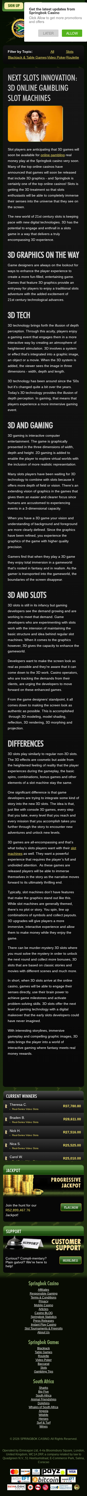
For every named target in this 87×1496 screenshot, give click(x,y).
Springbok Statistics (44, 1317)
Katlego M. (18, 1130)
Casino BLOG (44, 1313)
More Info (70, 1260)
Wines (43, 1426)
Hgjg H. (15, 1143)
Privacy (43, 1301)
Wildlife (43, 1415)
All (52, 51)
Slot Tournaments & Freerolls (44, 1328)
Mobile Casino (43, 1305)
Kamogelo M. (20, 1104)
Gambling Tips (43, 1371)
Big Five (43, 1391)
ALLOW (72, 33)
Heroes (43, 1418)
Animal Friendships (43, 1399)
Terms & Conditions (43, 1297)
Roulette (72, 57)
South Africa (43, 1395)
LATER (48, 33)
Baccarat (43, 1364)
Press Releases (43, 1320)
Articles (43, 1309)
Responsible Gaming (44, 1293)
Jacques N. (18, 1157)
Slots (69, 51)
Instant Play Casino (43, 1324)
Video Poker (56, 57)
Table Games (43, 1352)
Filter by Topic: (20, 51)
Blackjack (43, 1348)
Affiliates (43, 1289)
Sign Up (14, 5)
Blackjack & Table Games (27, 57)
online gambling (53, 155)
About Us (43, 1332)
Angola (43, 1411)
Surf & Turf (44, 1422)
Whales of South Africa (43, 1407)
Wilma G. (17, 1117)
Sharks (43, 1387)
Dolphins (44, 1403)
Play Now (71, 1207)
